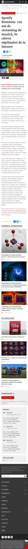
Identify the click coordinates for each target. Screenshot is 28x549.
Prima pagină (4, 5)
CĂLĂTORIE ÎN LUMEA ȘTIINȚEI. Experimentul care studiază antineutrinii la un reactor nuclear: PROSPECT (13, 285)
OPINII (3, 527)
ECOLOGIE (4, 519)
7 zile (7, 460)
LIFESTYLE (4, 523)
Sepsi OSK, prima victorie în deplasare (13, 337)
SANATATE (4, 501)
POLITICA (4, 486)
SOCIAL (3, 504)
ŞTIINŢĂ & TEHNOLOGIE (16, 5)
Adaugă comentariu (8, 397)
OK (26, 540)
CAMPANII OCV (6, 512)
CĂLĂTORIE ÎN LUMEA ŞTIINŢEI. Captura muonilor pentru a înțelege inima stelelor (12, 308)
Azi (3, 460)
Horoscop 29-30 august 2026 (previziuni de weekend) (13, 358)
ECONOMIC (5, 489)
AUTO (3, 516)
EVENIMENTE (5, 493)
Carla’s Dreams (6, 84)
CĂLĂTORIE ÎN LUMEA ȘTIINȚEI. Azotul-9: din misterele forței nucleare (13, 256)
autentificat (11, 401)
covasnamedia (9, 2)
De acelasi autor (8, 318)
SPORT (3, 497)
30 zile (10, 460)
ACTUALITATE (5, 482)
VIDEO (3, 530)
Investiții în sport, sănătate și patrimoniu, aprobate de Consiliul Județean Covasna (11, 382)
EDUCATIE (4, 508)
